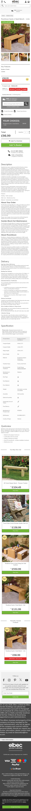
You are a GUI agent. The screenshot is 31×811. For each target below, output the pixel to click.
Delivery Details (7, 114)
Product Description (8, 111)
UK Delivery (11, 99)
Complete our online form (17, 156)
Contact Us (23, 317)
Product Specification (22, 111)
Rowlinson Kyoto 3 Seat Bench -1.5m (15, 605)
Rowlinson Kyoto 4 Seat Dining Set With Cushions (15, 564)
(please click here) (21, 368)
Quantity (21, 132)
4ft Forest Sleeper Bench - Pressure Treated (15, 483)
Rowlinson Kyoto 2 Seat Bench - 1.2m (15, 651)
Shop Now (15, 490)
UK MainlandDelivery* (17, 11)
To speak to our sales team (17, 152)
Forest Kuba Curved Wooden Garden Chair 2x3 (15, 523)
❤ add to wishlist (15, 141)
